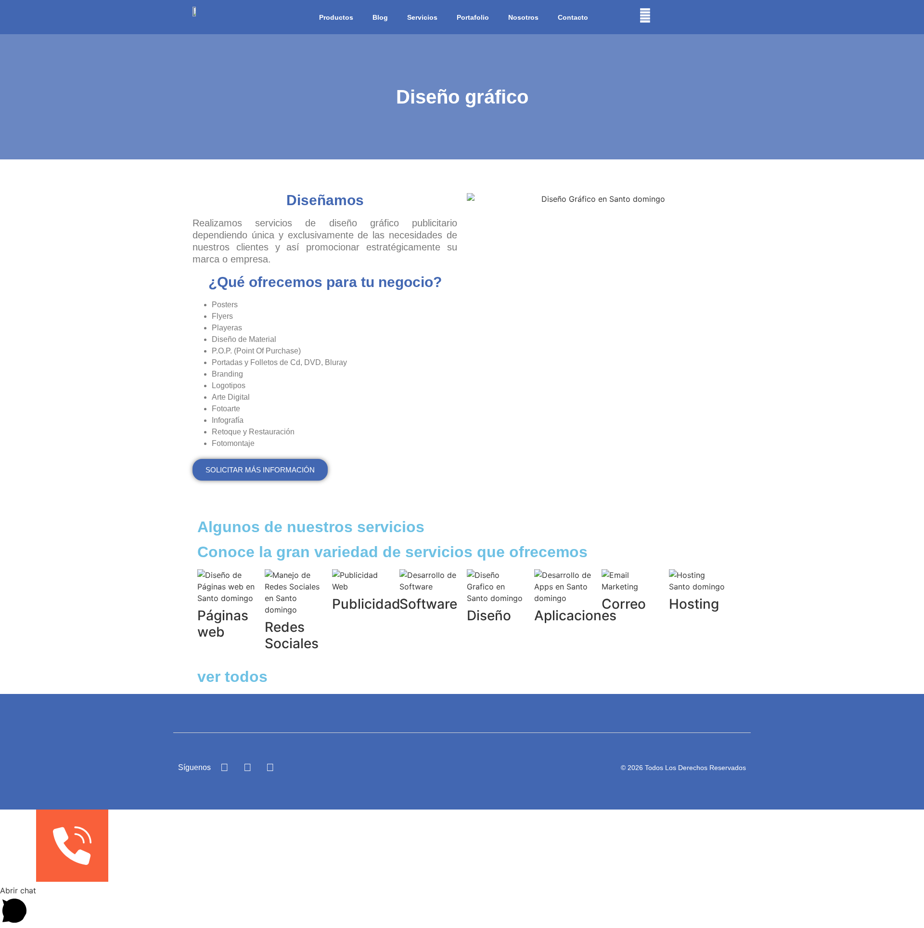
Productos (336, 17)
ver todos (232, 676)
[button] (462, 906)
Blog (380, 17)
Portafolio (473, 17)
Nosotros (523, 17)
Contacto (573, 17)
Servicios (422, 17)
